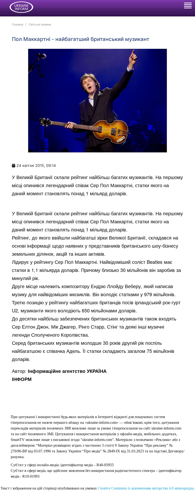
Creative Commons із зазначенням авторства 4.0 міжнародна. (146, 488)
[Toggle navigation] (187, 6)
